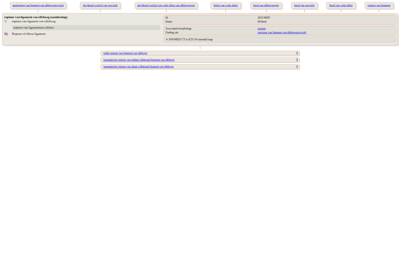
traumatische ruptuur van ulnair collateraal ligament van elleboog (138, 66)
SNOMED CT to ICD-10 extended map (191, 39)
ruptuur (262, 28)
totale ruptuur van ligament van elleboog (125, 53)
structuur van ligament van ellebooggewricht (282, 32)
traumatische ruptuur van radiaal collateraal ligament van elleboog (139, 59)
